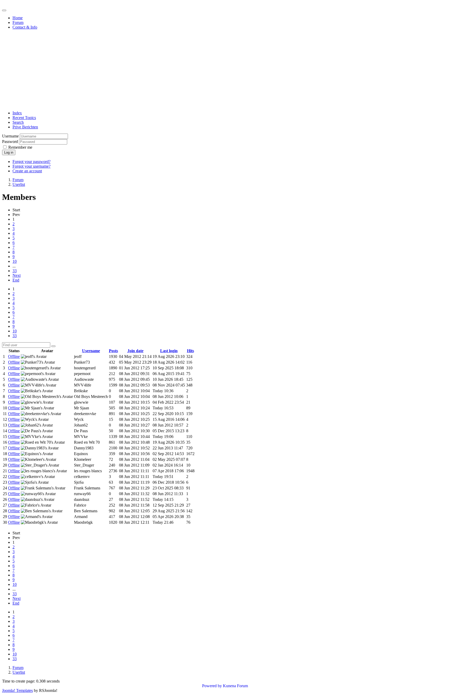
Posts (113, 351)
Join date (135, 351)
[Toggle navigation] (4, 10)
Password (10, 141)
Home (17, 18)
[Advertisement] (225, 70)
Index (17, 113)
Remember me (20, 147)
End (15, 280)
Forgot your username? (31, 166)
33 (14, 270)
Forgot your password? (31, 161)
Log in (8, 152)
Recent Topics (24, 117)
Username (10, 136)
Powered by (212, 686)
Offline (14, 356)
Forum (17, 22)
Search (18, 122)
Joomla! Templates (17, 690)
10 (14, 261)
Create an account (27, 171)
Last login (169, 351)
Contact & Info (24, 27)
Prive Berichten (25, 127)
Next (16, 275)
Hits (190, 351)
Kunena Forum (235, 686)
